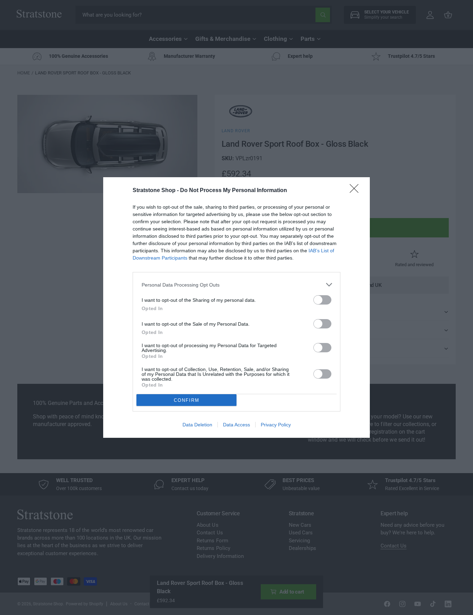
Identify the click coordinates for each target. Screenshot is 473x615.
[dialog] (236, 307)
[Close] (356, 190)
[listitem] (236, 284)
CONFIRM (186, 400)
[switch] (322, 300)
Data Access (236, 424)
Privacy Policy (276, 424)
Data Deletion (197, 424)
